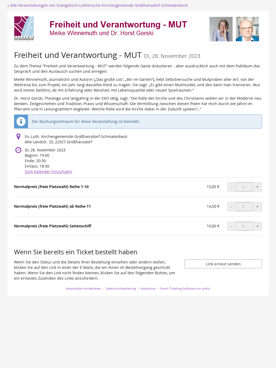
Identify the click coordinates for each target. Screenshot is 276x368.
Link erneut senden (223, 263)
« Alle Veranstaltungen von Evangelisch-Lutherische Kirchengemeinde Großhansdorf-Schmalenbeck (97, 5)
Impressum (148, 288)
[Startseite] (138, 29)
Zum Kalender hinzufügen (48, 171)
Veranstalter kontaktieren (83, 288)
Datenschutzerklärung (121, 288)
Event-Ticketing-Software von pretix (185, 288)
